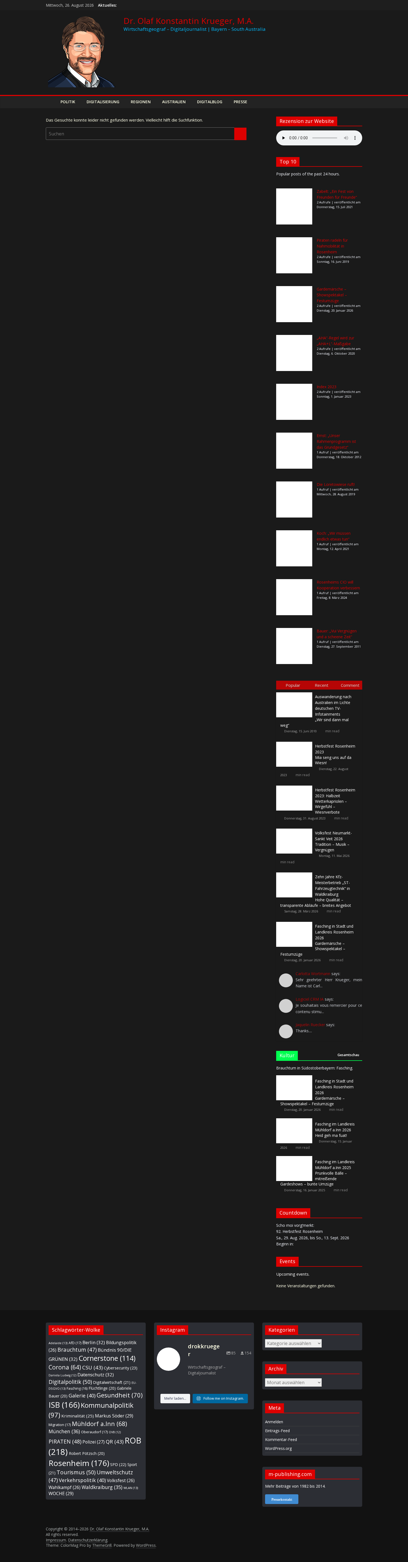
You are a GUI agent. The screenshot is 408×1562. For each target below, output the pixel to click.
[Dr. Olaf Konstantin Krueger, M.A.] (51, 102)
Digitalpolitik (70, 1382)
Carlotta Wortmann (313, 973)
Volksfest (121, 1480)
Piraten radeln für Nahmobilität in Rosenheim (332, 246)
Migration (60, 1424)
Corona (65, 1367)
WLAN (131, 1488)
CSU (92, 1367)
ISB (64, 1405)
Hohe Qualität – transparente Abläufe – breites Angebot (315, 891)
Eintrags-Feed (277, 1430)
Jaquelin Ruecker (310, 1024)
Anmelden (274, 1421)
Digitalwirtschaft (111, 1382)
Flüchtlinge (102, 1388)
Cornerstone (107, 1358)
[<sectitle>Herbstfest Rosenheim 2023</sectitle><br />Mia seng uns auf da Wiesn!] (295, 742)
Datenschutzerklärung (87, 1540)
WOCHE (61, 1493)
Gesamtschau (348, 1055)
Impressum (56, 1540)
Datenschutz (95, 1374)
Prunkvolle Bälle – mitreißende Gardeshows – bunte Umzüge (317, 1173)
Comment (350, 685)
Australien (174, 101)
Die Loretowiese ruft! (336, 484)
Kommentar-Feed (281, 1439)
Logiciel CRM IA (310, 999)
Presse (240, 101)
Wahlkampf (64, 1487)
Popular (293, 685)
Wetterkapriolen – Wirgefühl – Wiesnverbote (335, 801)
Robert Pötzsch (87, 1453)
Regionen (141, 101)
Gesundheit (120, 1395)
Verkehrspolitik (82, 1480)
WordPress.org (278, 1448)
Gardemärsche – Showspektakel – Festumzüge (332, 294)
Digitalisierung (103, 101)
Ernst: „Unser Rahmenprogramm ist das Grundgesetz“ (336, 441)
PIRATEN (65, 1441)
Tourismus (76, 1472)
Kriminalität (77, 1416)
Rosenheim (79, 1463)
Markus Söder (114, 1416)
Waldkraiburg (102, 1487)
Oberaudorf (94, 1431)
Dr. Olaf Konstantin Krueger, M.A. (189, 20)
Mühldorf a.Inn (99, 1424)
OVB (115, 1432)
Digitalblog (209, 101)
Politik (68, 101)
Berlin (93, 1342)
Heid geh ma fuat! (335, 1129)
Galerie (82, 1395)
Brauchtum (77, 1349)
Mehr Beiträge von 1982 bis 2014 (295, 1486)
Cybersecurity (120, 1368)
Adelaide (58, 1343)
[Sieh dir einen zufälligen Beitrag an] (356, 102)
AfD (75, 1342)
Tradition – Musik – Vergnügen (333, 841)
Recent (321, 685)
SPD (118, 1464)
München (64, 1431)
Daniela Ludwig (62, 1375)
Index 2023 (326, 386)
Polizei (93, 1442)
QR (115, 1441)
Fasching (77, 1388)
